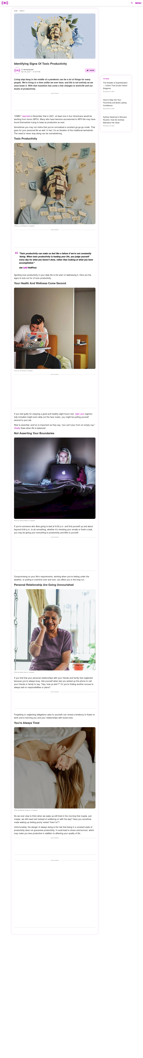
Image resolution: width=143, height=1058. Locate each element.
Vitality (17, 427)
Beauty (22, 10)
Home (15, 10)
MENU (138, 2)
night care (79, 413)
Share (92, 70)
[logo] (5, 3)
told (25, 267)
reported (26, 115)
